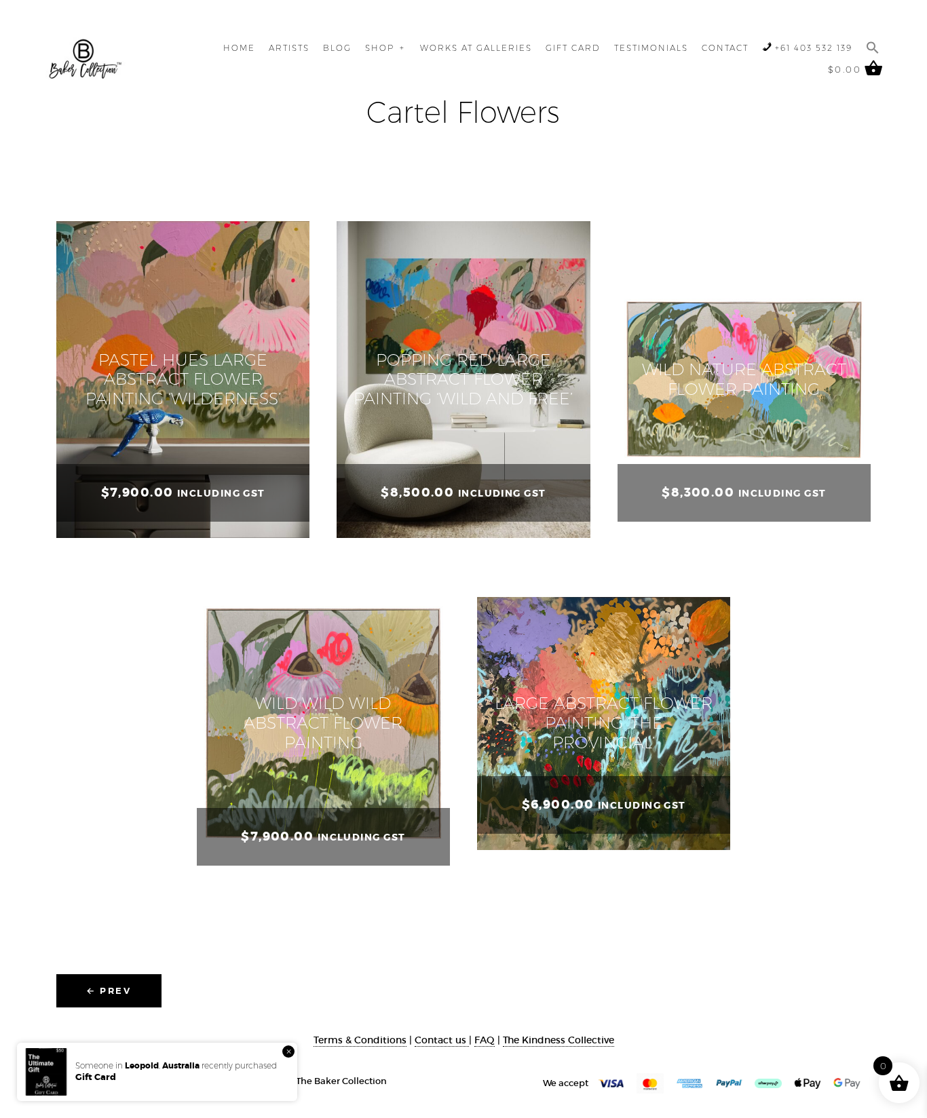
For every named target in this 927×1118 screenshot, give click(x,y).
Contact (725, 48)
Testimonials (651, 48)
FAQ (484, 1040)
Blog (337, 48)
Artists (289, 48)
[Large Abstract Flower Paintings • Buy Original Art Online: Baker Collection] (85, 59)
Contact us (442, 1040)
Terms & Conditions (360, 1040)
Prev (109, 990)
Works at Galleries (476, 48)
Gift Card (573, 48)
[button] (872, 47)
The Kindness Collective (558, 1040)
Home (239, 48)
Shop (379, 48)
